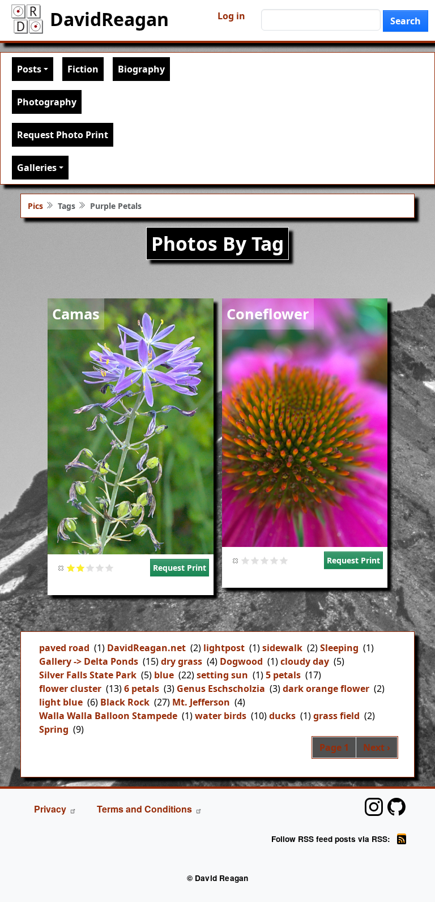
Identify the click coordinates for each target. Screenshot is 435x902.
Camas (76, 313)
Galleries (37, 167)
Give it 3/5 (90, 567)
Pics (35, 205)
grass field (336, 715)
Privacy (50, 808)
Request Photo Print (62, 135)
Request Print (179, 567)
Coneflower (268, 313)
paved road (64, 648)
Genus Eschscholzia (221, 688)
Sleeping (339, 648)
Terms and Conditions (144, 808)
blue (164, 675)
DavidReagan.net (146, 648)
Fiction (83, 69)
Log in (231, 16)
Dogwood (241, 661)
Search (405, 21)
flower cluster (70, 688)
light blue (61, 702)
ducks (282, 715)
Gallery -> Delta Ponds (88, 661)
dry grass (181, 661)
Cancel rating (61, 567)
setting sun (222, 675)
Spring (54, 729)
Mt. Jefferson (201, 702)
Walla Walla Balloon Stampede (108, 715)
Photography (46, 102)
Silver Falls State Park (88, 675)
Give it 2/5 (81, 567)
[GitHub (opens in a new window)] (396, 807)
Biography (141, 69)
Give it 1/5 (71, 567)
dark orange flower (326, 688)
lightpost (224, 648)
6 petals (141, 688)
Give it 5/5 (109, 567)
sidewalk (282, 648)
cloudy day (304, 661)
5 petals (283, 675)
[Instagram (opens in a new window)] (374, 807)
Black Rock (125, 702)
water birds (220, 715)
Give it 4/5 (100, 567)
